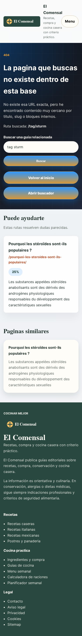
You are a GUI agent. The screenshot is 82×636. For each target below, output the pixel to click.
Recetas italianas (21, 529)
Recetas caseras (20, 523)
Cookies (14, 619)
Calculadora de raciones (27, 577)
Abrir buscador (41, 193)
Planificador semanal (24, 583)
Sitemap (14, 624)
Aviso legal (16, 607)
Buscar (41, 161)
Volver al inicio (41, 178)
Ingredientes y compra (26, 559)
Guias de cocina (20, 565)
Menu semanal (19, 571)
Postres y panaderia (23, 541)
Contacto (15, 601)
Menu (70, 21)
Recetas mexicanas (23, 535)
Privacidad (16, 613)
